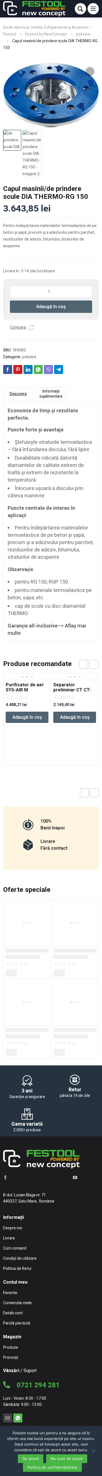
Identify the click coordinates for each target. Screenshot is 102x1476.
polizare (83, 34)
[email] (7, 1417)
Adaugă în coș (51, 306)
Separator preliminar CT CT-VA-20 (72, 690)
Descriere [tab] (18, 394)
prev (83, 664)
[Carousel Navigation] (88, 664)
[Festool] (34, 8)
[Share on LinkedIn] (28, 369)
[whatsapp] (17, 1417)
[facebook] (5, 1177)
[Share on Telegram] (58, 369)
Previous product (84, 792)
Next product (94, 792)
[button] (89, 71)
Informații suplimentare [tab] (51, 393)
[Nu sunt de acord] (93, 1450)
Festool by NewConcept (46, 34)
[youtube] (75, 1177)
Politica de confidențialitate (52, 1467)
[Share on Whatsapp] (38, 369)
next (93, 664)
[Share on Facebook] (7, 369)
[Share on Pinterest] (17, 369)
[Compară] (31, 327)
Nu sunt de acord (67, 1458)
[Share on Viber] (48, 369)
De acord (30, 1458)
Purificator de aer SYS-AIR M (25, 687)
